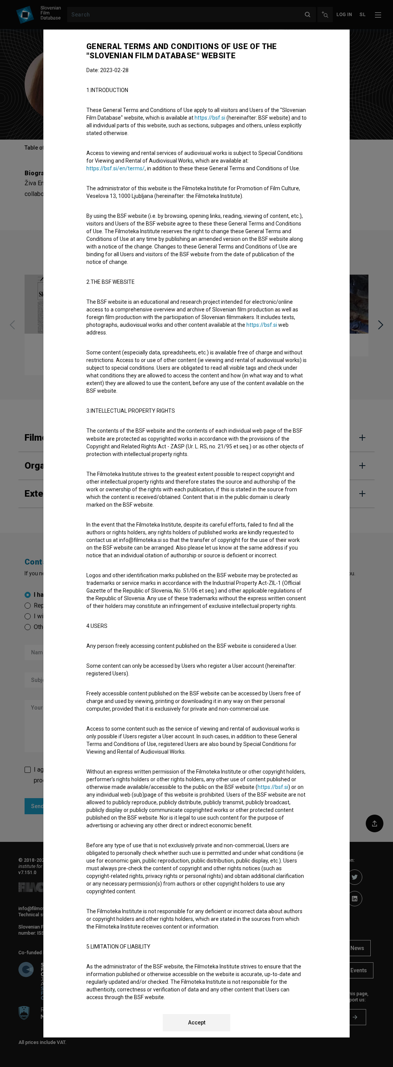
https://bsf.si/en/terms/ (115, 168)
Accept (196, 1022)
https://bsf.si (210, 118)
